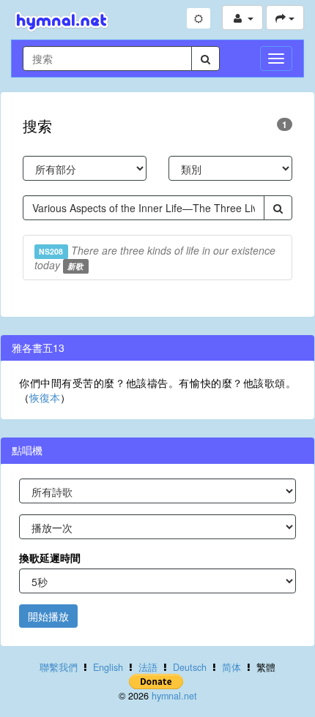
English (108, 667)
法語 (148, 667)
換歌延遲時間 (50, 557)
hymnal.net (174, 695)
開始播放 (48, 616)
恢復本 (44, 397)
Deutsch (190, 667)
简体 (231, 667)
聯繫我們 (59, 667)
